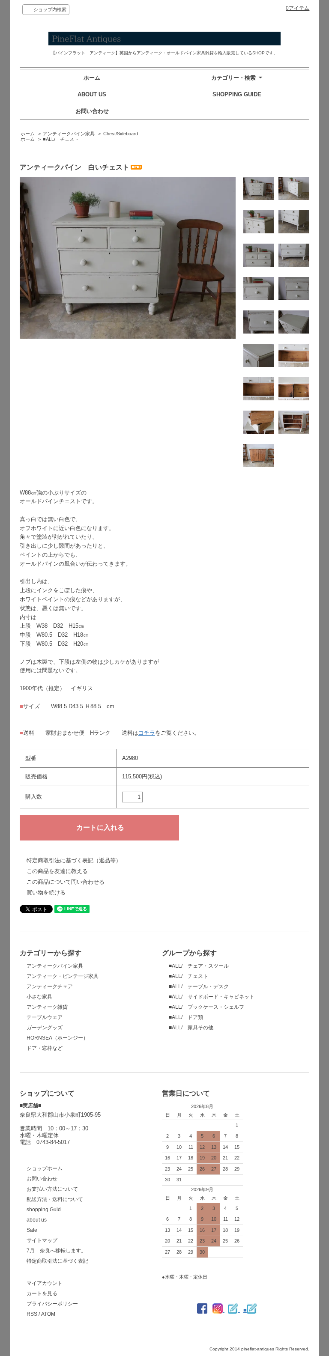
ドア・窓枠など (45, 1048)
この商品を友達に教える (57, 871)
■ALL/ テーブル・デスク (199, 986)
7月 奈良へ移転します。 (56, 1251)
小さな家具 (39, 997)
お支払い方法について (52, 1189)
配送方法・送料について (55, 1199)
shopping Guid (44, 1210)
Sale (32, 1230)
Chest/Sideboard (120, 133)
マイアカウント (45, 1283)
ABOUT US (92, 94)
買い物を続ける (46, 892)
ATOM (48, 1314)
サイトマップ (42, 1240)
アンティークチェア (50, 986)
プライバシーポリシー (52, 1304)
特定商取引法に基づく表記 (57, 1261)
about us (37, 1220)
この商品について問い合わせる (66, 882)
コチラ (146, 733)
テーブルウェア (45, 1017)
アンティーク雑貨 (47, 1007)
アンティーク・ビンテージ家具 (63, 976)
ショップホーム (45, 1168)
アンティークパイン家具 (69, 133)
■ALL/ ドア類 (186, 1017)
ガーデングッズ (45, 1028)
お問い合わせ (92, 111)
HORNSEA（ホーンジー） (57, 1038)
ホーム (92, 78)
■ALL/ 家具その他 (191, 1028)
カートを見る (42, 1293)
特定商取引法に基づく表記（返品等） (74, 860)
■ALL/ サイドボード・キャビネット (211, 997)
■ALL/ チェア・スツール (199, 966)
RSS (32, 1314)
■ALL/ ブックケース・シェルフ (206, 1007)
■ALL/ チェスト (61, 139)
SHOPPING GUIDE (236, 94)
